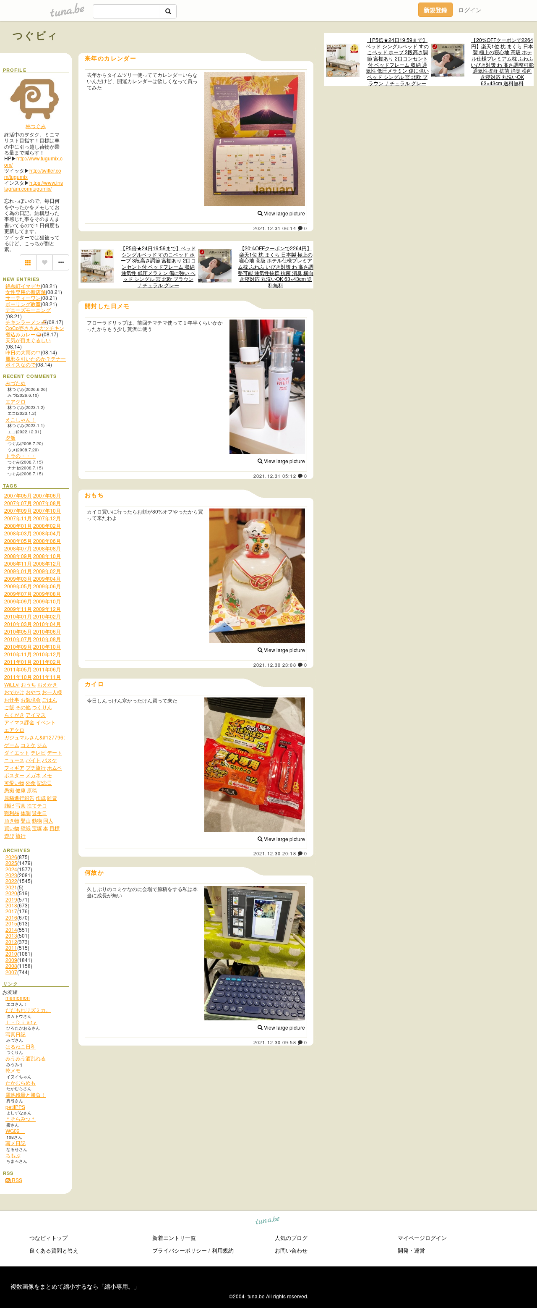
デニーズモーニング (28, 309)
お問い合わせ (291, 1250)
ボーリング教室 (23, 303)
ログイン (470, 9)
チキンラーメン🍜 (26, 321)
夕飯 (10, 437)
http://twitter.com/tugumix (32, 173)
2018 (11, 905)
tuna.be (268, 1221)
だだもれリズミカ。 (28, 1009)
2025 (11, 862)
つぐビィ (36, 35)
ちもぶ (13, 1155)
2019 (11, 899)
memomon (17, 997)
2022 (11, 880)
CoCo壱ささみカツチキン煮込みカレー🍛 (34, 330)
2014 (11, 929)
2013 (11, 935)
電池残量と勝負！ (25, 1094)
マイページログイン (422, 1238)
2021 (11, 887)
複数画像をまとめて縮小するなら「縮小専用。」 (75, 1286)
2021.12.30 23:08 (274, 664)
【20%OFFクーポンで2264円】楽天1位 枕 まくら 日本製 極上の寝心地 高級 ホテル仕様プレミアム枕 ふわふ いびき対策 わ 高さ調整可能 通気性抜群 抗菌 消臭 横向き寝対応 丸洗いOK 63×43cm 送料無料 (502, 61)
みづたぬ (15, 382)
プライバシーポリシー (179, 1250)
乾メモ (13, 1070)
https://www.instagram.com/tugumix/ (33, 185)
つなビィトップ (48, 1238)
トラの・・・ (20, 455)
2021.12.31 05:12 (274, 475)
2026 (11, 856)
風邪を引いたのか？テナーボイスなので (35, 361)
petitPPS (15, 1106)
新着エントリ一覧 (174, 1238)
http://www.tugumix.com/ (33, 161)
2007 (11, 971)
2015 (11, 923)
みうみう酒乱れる (25, 1058)
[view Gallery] (28, 262)
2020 (11, 892)
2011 (11, 947)
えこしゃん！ (20, 419)
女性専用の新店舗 (25, 291)
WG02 (15, 1130)
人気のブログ (291, 1238)
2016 (11, 917)
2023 (11, 874)
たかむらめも (20, 1082)
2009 (11, 959)
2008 (11, 965)
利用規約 (223, 1250)
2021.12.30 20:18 (274, 853)
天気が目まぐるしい (28, 339)
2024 (11, 869)
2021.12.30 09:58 (274, 1042)
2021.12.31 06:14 (274, 228)
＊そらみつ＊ (20, 1118)
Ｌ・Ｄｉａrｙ (21, 1021)
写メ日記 (15, 1142)
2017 (11, 911)
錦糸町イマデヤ (23, 285)
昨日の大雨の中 (23, 352)
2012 (11, 941)
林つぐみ (36, 125)
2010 (11, 953)
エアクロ (15, 401)
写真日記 (15, 1034)
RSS (16, 1179)
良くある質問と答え (53, 1250)
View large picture (284, 213)
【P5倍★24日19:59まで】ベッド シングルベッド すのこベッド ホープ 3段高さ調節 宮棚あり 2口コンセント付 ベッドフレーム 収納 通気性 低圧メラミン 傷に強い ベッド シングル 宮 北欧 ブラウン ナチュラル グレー (397, 61)
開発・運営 (411, 1250)
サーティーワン (23, 297)
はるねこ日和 (20, 1046)
